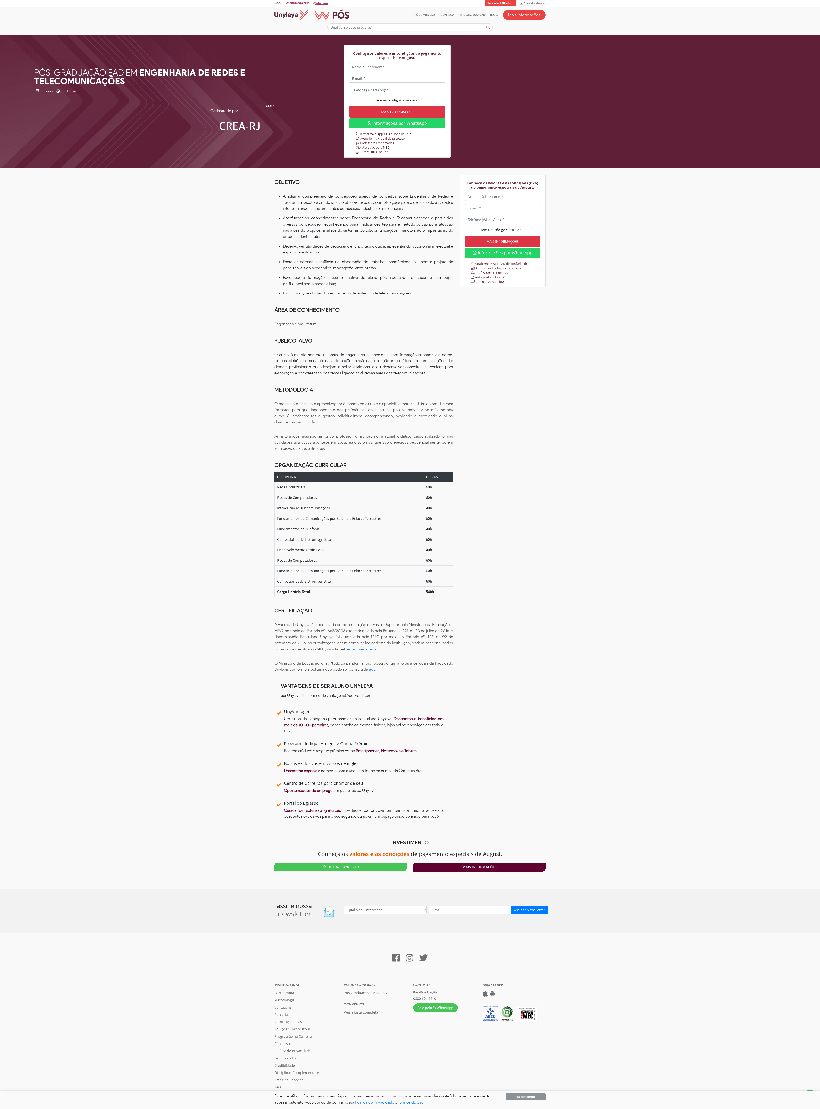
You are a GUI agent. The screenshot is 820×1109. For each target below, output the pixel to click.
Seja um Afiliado (499, 3)
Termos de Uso (286, 1058)
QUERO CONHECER (342, 866)
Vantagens (282, 1007)
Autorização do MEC (290, 1022)
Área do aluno (533, 3)
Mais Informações (524, 15)
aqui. (373, 669)
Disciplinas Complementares (297, 1072)
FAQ (277, 1087)
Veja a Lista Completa (361, 1012)
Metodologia (284, 1000)
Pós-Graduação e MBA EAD (365, 992)
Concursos (283, 1043)
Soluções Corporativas (292, 1029)
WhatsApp (322, 3)
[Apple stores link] (485, 995)
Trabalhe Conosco (288, 1080)
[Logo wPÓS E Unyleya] (311, 15)
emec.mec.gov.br (362, 649)
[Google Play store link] (492, 995)
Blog (494, 14)
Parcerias (282, 1014)
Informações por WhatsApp (399, 123)
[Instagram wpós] (409, 959)
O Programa (284, 992)
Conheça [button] (447, 14)
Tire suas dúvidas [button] (472, 14)
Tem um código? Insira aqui (397, 100)
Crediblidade (284, 1065)
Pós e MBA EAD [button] (424, 14)
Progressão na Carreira (293, 1036)
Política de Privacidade (292, 1051)
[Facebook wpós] (396, 959)
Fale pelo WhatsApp (435, 1007)
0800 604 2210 (424, 998)
